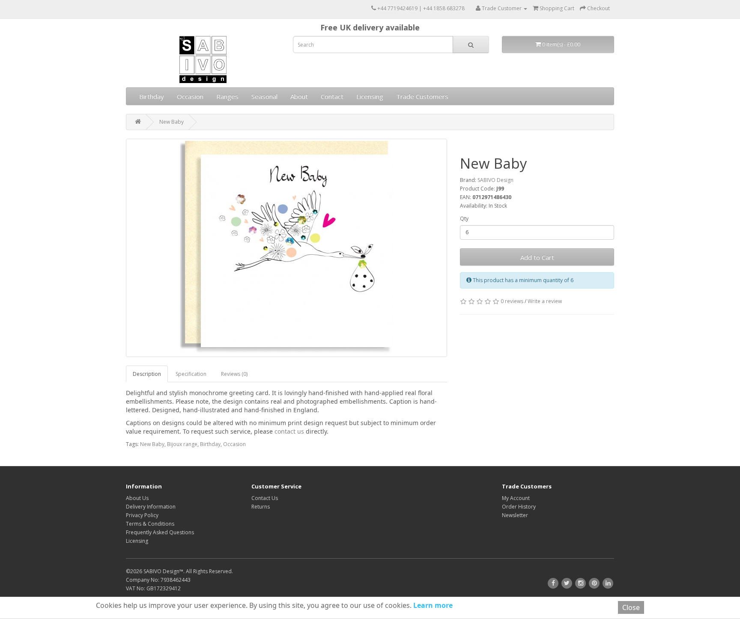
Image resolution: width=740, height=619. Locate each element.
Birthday (151, 96)
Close (631, 607)
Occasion (190, 96)
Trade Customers (422, 96)
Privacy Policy (142, 515)
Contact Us (264, 498)
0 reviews (512, 301)
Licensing (369, 96)
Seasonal (264, 96)
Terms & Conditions (150, 523)
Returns (260, 506)
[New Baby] (286, 248)
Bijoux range (182, 444)
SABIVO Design (495, 180)
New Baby (171, 121)
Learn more (432, 605)
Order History (519, 506)
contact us (289, 431)
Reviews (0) (234, 374)
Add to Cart (537, 257)
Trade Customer (501, 8)
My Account (516, 498)
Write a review (545, 301)
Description (147, 374)
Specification (191, 374)
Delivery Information (151, 506)
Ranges (227, 96)
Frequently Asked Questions (160, 532)
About (299, 96)
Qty (464, 218)
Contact (332, 96)
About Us (137, 498)
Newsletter (515, 515)
